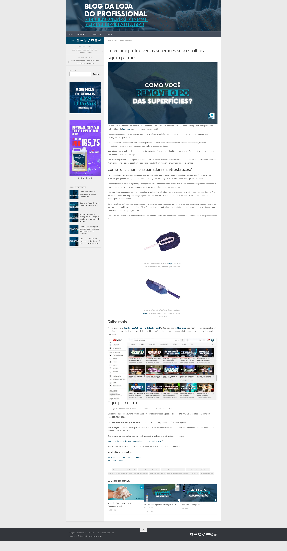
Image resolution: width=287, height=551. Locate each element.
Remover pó (194, 473)
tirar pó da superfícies (207, 473)
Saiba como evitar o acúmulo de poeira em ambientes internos (125, 459)
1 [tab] (78, 178)
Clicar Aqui (181, 327)
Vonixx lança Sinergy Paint (191, 504)
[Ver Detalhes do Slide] (85, 148)
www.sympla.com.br (116, 441)
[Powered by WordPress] (78, 536)
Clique (170, 263)
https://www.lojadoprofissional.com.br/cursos (143, 441)
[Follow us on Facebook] (78, 40)
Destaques (112, 40)
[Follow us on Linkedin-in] (81, 40)
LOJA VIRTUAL (96, 34)
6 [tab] (91, 178)
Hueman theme (97, 536)
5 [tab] (89, 178)
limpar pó (207, 470)
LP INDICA (108, 34)
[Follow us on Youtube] (92, 40)
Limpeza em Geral (127, 40)
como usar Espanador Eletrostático (149, 470)
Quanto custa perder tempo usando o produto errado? (90, 204)
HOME (71, 34)
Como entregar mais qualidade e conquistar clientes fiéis (88, 194)
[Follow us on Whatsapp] (99, 40)
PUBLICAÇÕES (82, 34)
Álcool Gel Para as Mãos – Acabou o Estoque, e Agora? (122, 505)
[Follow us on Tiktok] (88, 40)
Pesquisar (73, 70)
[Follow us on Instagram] (85, 40)
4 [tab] (86, 178)
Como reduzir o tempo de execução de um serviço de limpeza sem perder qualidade (89, 230)
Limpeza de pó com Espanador (117, 473)
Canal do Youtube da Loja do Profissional (142, 327)
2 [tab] (81, 178)
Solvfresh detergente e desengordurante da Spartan (160, 506)
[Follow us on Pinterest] (96, 40)
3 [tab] (84, 178)
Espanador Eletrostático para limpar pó (172, 470)
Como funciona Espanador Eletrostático (125, 470)
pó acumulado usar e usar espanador (178, 473)
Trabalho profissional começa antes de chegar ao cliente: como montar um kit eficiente (90, 218)
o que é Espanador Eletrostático (138, 473)
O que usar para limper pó (157, 473)
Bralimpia (126, 128)
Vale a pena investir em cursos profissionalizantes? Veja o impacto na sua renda (90, 241)
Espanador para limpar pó (194, 470)
